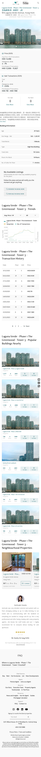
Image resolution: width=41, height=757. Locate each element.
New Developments (32, 676)
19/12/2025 (6, 270)
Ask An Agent (24, 695)
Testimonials (16, 690)
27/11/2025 (6, 281)
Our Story (8, 687)
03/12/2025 (6, 276)
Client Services (20, 673)
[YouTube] (26, 709)
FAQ (16, 703)
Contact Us (23, 703)
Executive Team (18, 687)
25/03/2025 (6, 291)
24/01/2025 (6, 302)
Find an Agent (14, 682)
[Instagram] (13, 709)
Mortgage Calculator (20, 698)
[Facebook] (17, 709)
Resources (20, 693)
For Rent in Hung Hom (16, 189)
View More (9, 105)
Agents (21, 679)
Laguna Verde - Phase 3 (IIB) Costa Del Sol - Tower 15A (11, 574)
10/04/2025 (6, 286)
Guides (32, 695)
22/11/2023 (6, 317)
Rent (7, 676)
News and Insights (12, 695)
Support (20, 701)
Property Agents (30, 687)
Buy (3, 676)
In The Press (25, 690)
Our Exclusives (15, 676)
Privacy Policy (14, 732)
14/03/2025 (6, 296)
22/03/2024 (6, 312)
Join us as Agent (25, 682)
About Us (20, 685)
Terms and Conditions (25, 732)
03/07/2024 (6, 307)
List (23, 676)
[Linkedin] (22, 709)
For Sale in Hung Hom (16, 194)
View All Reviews (20, 644)
